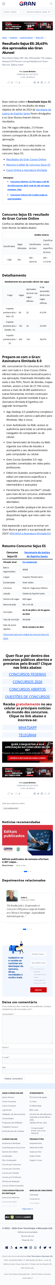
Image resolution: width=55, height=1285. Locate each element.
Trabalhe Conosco (10, 1127)
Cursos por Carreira (11, 1169)
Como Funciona (9, 1102)
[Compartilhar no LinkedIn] (41, 82)
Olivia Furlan (7, 865)
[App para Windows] (6, 1248)
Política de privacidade (27, 1232)
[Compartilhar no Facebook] (34, 82)
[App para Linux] (11, 1248)
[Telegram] (49, 1248)
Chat (34, 1102)
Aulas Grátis (35, 1156)
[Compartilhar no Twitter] (37, 82)
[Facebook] (40, 1248)
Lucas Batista (29, 71)
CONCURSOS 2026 (27, 681)
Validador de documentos (13, 1114)
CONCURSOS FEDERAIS (27, 674)
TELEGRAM (27, 734)
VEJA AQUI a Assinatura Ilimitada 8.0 (30, 533)
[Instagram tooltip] (30, 1248)
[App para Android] (21, 1248)
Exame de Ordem (10, 1152)
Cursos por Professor (11, 1177)
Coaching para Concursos (13, 1148)
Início (4, 38)
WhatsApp (36, 1106)
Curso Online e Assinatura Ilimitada (26, 170)
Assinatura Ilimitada (11, 1143)
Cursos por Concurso (11, 1164)
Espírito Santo (26, 38)
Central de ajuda (39, 1097)
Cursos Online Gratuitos (13, 1186)
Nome (5, 1047)
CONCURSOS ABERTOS (27, 689)
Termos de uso (27, 1236)
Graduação (7, 1156)
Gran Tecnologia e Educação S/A (39, 1256)
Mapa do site (27, 1240)
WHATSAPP (27, 727)
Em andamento (30, 562)
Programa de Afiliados (12, 1123)
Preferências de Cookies (13, 1131)
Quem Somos (8, 1097)
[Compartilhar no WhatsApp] (44, 82)
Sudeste (13, 38)
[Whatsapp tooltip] (35, 1248)
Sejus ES (39, 38)
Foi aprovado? (38, 1130)
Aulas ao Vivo (35, 1152)
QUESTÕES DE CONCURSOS (27, 696)
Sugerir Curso (36, 1160)
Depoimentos (36, 1143)
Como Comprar (9, 1106)
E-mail (5, 1057)
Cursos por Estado (10, 1173)
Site (4, 1067)
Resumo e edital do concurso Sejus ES (28, 164)
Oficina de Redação (10, 1181)
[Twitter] (45, 1248)
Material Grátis (36, 1148)
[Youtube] (25, 1248)
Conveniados (8, 1118)
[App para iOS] (16, 1248)
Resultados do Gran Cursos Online (26, 159)
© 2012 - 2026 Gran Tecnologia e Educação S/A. (27, 1228)
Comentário (8, 1014)
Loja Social (6, 1110)
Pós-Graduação (9, 1160)
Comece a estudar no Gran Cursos (28, 758)
